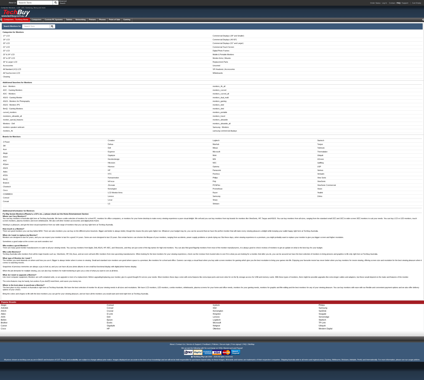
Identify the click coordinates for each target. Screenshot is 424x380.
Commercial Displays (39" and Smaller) (228, 36)
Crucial (110, 311)
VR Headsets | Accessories (224, 69)
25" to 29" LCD (9, 58)
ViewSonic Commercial (326, 185)
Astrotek (4, 308)
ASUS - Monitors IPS (11, 105)
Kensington (112, 189)
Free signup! (236, 344)
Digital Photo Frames (221, 51)
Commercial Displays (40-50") (225, 40)
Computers (36, 20)
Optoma (216, 167)
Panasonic (217, 170)
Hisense (111, 167)
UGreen (320, 159)
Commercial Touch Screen (223, 47)
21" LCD (6, 47)
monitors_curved (219, 90)
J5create (111, 185)
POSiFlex (216, 185)
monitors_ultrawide (220, 120)
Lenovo (111, 196)
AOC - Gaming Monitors (12, 90)
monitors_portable (220, 112)
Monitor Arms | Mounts (222, 58)
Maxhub (216, 144)
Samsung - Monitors (221, 127)
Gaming (126, 20)
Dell (109, 148)
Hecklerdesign (113, 159)
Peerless (216, 174)
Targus (320, 144)
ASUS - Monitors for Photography (16, 101)
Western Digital (325, 329)
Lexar (110, 200)
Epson (110, 320)
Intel (215, 308)
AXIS (3, 317)
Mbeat (215, 148)
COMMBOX (8, 194)
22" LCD (6, 51)
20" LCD (6, 43)
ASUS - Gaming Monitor (12, 98)
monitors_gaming (219, 101)
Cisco (5, 190)
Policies (215, 344)
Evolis (109, 323)
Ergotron (111, 152)
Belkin (3, 320)
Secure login (225, 344)
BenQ (5, 179)
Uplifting (320, 163)
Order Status (375, 3)
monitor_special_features (13, 120)
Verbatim (320, 174)
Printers (92, 20)
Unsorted (216, 66)
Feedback (207, 344)
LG (109, 204)
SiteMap (251, 344)
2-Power (6, 142)
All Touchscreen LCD (11, 73)
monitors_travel (219, 116)
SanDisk (322, 311)
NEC (214, 163)
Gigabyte (111, 155)
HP (109, 170)
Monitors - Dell (9, 124)
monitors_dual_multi (221, 98)
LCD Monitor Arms (115, 193)
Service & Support (193, 344)
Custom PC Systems (54, 20)
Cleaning (6, 77)
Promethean (217, 189)
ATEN (5, 175)
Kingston (217, 314)
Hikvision (111, 163)
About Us (12, 3)
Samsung (216, 196)
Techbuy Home (16, 20)
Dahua (110, 144)
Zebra (319, 196)
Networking (81, 20)
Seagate (322, 314)
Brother (4, 323)
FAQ (244, 344)
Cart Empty (416, 3)
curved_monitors (10, 112)
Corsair (6, 201)
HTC (110, 174)
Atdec (5, 172)
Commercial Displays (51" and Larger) (228, 43)
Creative (111, 140)
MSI (214, 159)
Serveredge (324, 317)
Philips (215, 178)
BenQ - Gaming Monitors (13, 109)
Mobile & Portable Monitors (223, 54)
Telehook (321, 148)
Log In (384, 3)
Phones (102, 20)
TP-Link (322, 323)
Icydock (216, 305)
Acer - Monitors (9, 86)
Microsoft (216, 152)
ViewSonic (321, 181)
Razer (215, 193)
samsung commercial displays (225, 131)
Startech (320, 140)
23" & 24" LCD (9, 54)
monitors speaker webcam (13, 127)
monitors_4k (8, 131)
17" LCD (6, 36)
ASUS (5, 168)
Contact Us (180, 344)
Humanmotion (113, 178)
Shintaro (216, 204)
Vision (319, 189)
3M (4, 146)
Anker (5, 157)
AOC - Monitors (9, 94)
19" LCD (6, 40)
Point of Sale (114, 20)
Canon (4, 326)
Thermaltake (322, 152)
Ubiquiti (320, 155)
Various (320, 170)
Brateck (6, 183)
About (172, 344)
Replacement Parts (220, 62)
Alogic (5, 153)
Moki (214, 155)
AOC (5, 161)
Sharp (215, 200)
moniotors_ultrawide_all (12, 116)
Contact (392, 3)
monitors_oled (218, 105)
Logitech (216, 140)
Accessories (8, 66)
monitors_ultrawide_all (221, 124)
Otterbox (216, 329)
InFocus (111, 181)
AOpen (6, 164)
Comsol (6, 198)
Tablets (69, 20)
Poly (214, 181)
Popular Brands (8, 302)
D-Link (110, 314)
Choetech (7, 187)
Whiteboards (218, 73)
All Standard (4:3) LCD (12, 69)
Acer (5, 149)
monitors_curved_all (221, 94)
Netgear (216, 326)
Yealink (320, 193)
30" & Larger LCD (10, 62)
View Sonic (321, 178)
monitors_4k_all (219, 86)
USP (319, 167)
